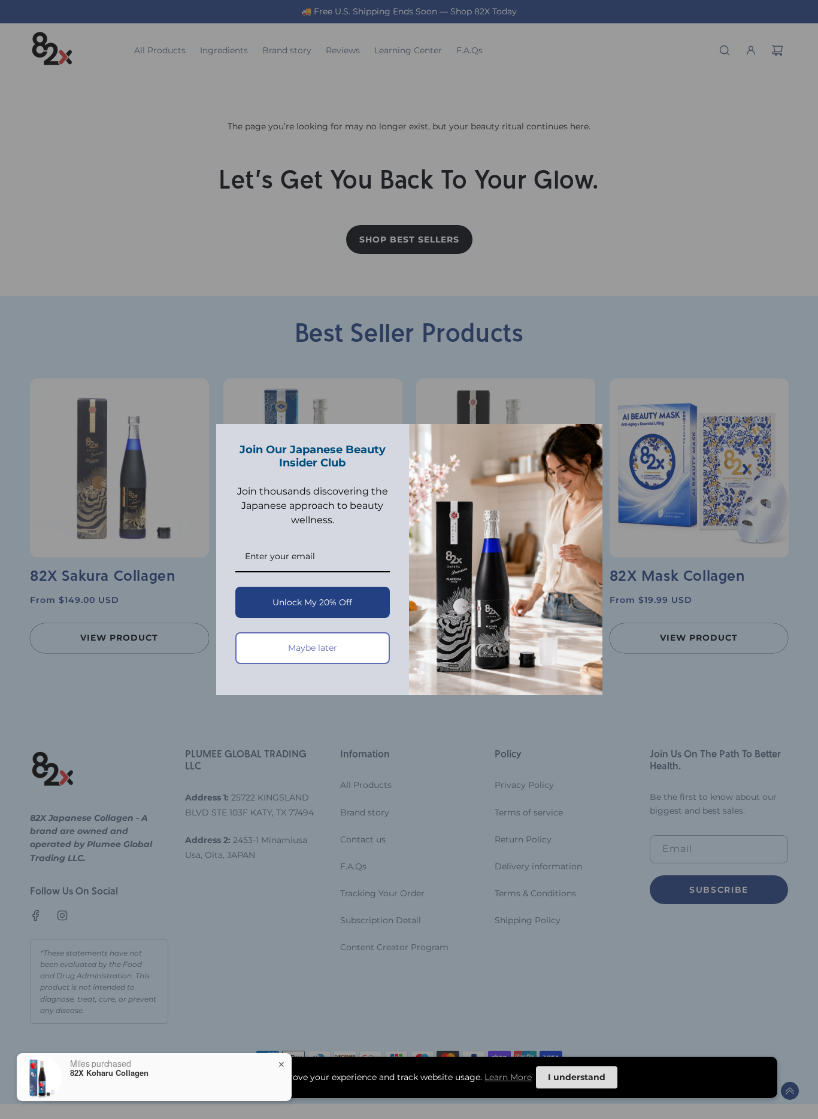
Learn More (508, 1077)
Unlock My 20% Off (312, 602)
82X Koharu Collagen (109, 1073)
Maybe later (312, 647)
